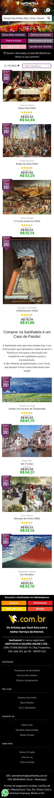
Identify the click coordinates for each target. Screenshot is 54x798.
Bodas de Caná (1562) (27, 164)
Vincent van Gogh (27, 406)
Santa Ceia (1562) (27, 108)
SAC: (27, 775)
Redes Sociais (27, 735)
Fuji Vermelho (27, 574)
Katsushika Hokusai (27, 571)
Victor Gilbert (27, 515)
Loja (30, 23)
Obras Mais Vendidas (13, 34)
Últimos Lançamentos (27, 680)
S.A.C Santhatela (27, 707)
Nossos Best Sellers (27, 675)
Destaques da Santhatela (27, 670)
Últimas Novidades (40, 34)
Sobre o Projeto (27, 752)
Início (22, 23)
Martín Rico (27, 461)
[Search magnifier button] (49, 18)
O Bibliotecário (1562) (27, 310)
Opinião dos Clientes (40, 46)
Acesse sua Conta (27, 697)
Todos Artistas (13, 40)
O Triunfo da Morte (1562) (27, 221)
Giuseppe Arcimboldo (27, 308)
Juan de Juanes (27, 105)
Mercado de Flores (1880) (27, 518)
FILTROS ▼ (14, 65)
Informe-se (27, 757)
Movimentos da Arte (40, 40)
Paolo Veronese (27, 161)
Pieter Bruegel (27, 218)
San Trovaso (27, 464)
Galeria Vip (13, 46)
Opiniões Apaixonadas (27, 730)
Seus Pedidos (27, 702)
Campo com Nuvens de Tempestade (27, 409)
